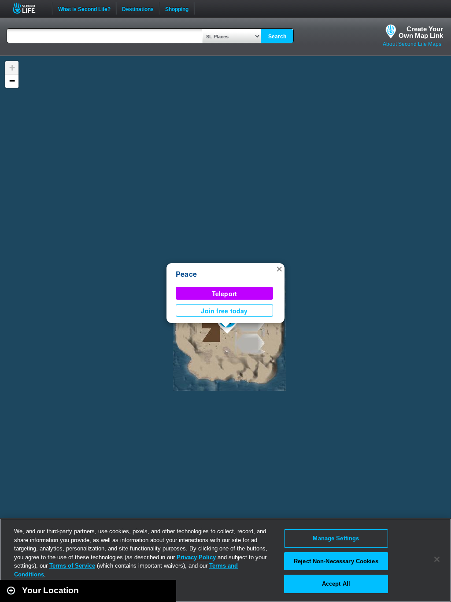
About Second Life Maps (412, 44)
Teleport (224, 293)
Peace (186, 274)
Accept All (336, 583)
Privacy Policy (196, 557)
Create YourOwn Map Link (421, 32)
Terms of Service (72, 565)
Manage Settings (336, 538)
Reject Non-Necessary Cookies (336, 561)
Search (277, 36)
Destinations (138, 8)
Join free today (224, 310)
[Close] (437, 559)
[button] (279, 268)
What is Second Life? (84, 8)
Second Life (28, 8)
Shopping (177, 8)
